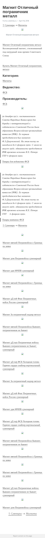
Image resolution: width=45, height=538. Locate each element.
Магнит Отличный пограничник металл (22, 44)
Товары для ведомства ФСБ (15, 161)
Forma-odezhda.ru (10, 21)
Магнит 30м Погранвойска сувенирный (22, 258)
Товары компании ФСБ (13, 219)
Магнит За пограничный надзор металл (22, 314)
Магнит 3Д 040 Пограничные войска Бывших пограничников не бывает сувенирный (21, 346)
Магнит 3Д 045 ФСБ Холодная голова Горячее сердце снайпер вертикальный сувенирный (22, 365)
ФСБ (5, 92)
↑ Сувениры (9, 25)
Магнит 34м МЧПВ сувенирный (18, 270)
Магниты (22, 25)
